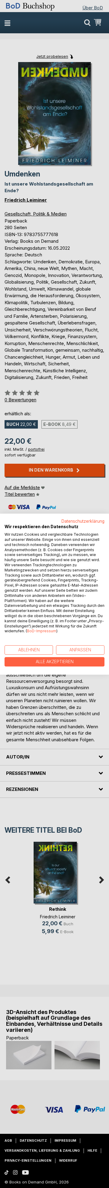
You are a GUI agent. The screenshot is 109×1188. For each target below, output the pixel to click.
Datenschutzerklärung (82, 520)
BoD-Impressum (41, 631)
